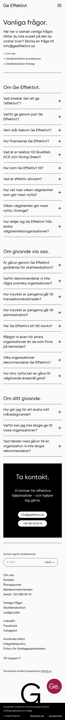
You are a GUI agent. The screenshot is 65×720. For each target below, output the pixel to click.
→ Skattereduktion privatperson (22, 58)
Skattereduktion (14, 607)
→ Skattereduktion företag (18, 63)
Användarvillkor (14, 639)
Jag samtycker (55, 716)
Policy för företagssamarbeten (24, 648)
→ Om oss (9, 53)
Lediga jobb (11, 612)
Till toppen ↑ (12, 658)
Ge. (54, 686)
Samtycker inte (37, 716)
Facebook (10, 625)
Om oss (8, 575)
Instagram (10, 630)
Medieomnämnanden (17, 589)
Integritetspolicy (14, 644)
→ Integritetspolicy (11, 716)
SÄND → (49, 562)
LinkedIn (9, 621)
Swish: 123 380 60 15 (17, 594)
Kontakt (8, 580)
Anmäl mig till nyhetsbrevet (19, 554)
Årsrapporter (12, 584)
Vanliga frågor (13, 603)
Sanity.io (46, 671)
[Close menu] (59, 5)
